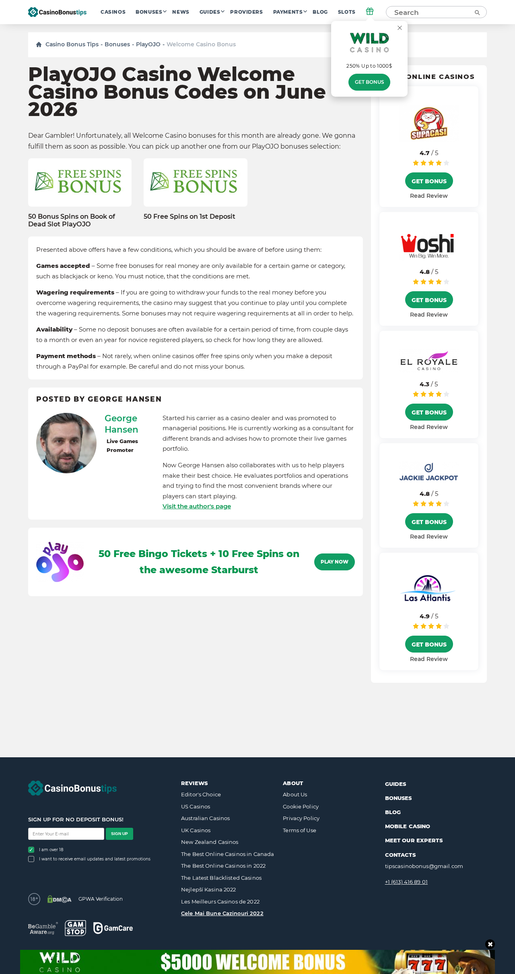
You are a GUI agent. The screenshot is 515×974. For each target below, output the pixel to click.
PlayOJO (148, 44)
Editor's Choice (201, 794)
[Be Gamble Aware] (43, 928)
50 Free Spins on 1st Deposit (189, 216)
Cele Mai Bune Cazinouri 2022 (222, 913)
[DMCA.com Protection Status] (59, 899)
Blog (320, 12)
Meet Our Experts (414, 840)
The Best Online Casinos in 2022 (223, 865)
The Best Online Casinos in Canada (227, 854)
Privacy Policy (301, 818)
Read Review (429, 195)
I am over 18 (51, 849)
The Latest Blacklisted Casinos (221, 878)
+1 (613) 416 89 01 (406, 882)
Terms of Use (299, 830)
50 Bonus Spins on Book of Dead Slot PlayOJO (71, 220)
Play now (334, 562)
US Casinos (195, 806)
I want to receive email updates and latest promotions (94, 859)
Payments (288, 12)
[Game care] (113, 928)
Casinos (113, 12)
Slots (347, 12)
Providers (246, 12)
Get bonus (369, 82)
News (180, 12)
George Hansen (121, 424)
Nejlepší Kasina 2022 (208, 889)
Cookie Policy (301, 806)
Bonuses (149, 12)
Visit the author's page (197, 506)
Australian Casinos (205, 818)
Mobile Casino (408, 826)
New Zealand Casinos (209, 842)
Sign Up (119, 833)
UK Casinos (195, 830)
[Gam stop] (75, 928)
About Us (295, 794)
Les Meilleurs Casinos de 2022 (220, 901)
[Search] (477, 12)
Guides (210, 12)
